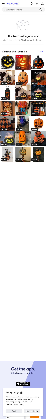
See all (41, 51)
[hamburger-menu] (3, 3)
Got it (14, 411)
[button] (31, 3)
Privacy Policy (17, 404)
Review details (32, 411)
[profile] (42, 3)
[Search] (40, 9)
